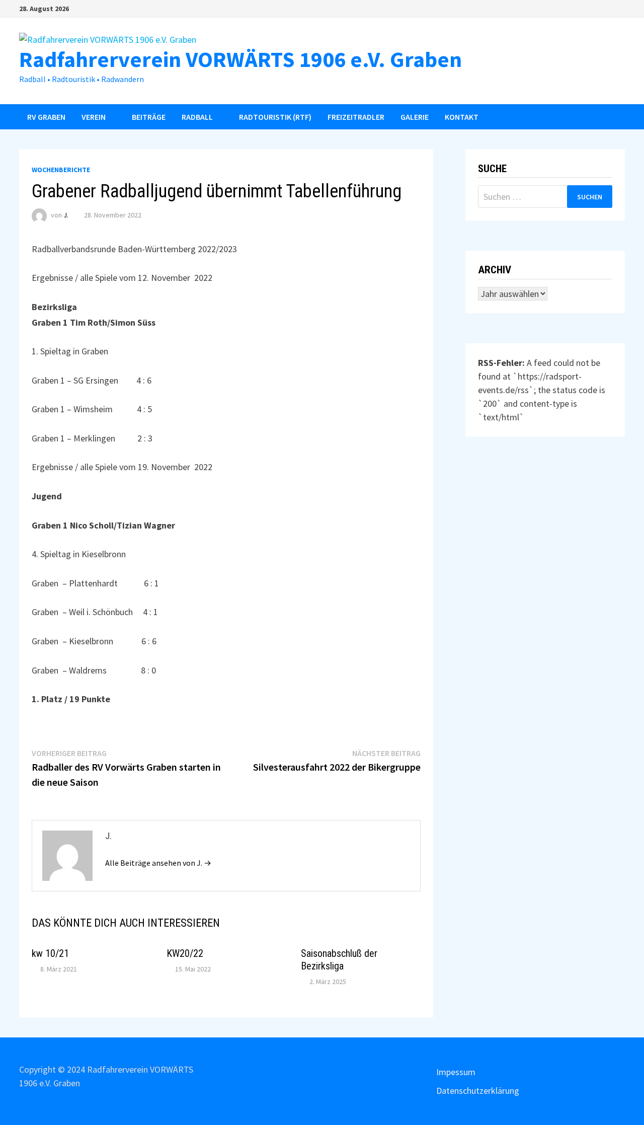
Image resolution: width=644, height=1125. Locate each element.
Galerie (414, 117)
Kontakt (461, 117)
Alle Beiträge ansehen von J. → (158, 863)
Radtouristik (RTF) (275, 117)
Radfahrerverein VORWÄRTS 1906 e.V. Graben (240, 59)
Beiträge (149, 117)
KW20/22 (185, 953)
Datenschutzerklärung (477, 1090)
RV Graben (46, 117)
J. (65, 214)
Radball (197, 117)
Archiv (494, 270)
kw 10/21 (50, 953)
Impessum (455, 1072)
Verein (94, 117)
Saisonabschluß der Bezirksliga (339, 959)
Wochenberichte (61, 169)
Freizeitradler (356, 117)
